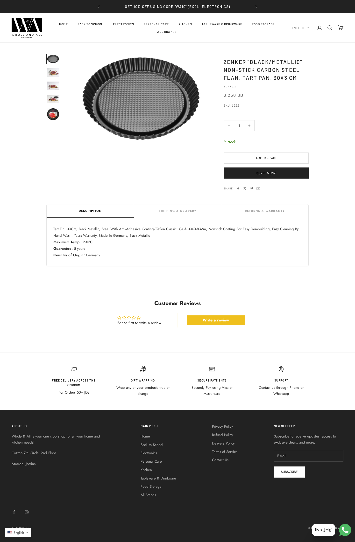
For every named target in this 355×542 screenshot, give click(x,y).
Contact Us (220, 460)
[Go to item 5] (53, 114)
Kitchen (185, 24)
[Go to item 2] (53, 72)
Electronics (123, 24)
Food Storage (263, 24)
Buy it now (266, 173)
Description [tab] (90, 211)
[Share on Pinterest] (252, 188)
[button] (18, 532)
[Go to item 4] (53, 99)
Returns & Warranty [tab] (265, 211)
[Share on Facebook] (238, 188)
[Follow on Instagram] (26, 512)
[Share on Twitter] (245, 188)
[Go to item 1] (53, 59)
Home (63, 24)
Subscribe (289, 471)
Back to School (90, 24)
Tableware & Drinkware (222, 24)
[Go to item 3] (53, 85)
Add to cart (266, 158)
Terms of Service (225, 451)
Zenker (230, 86)
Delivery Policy (223, 443)
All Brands (167, 31)
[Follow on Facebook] (14, 512)
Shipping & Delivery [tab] (178, 211)
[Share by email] (258, 188)
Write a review (216, 320)
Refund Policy (222, 435)
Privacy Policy (222, 426)
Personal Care (156, 24)
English (298, 27)
